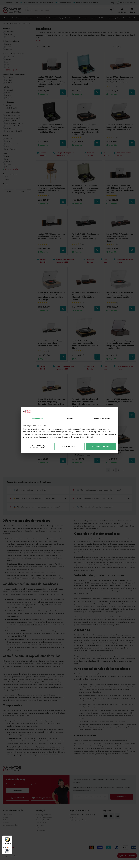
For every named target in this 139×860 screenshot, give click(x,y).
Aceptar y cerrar (100, 446)
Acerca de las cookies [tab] (102, 419)
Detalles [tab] (69, 419)
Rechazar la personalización (38, 446)
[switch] (7, 851)
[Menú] (11, 837)
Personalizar (68, 446)
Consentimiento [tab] (37, 419)
